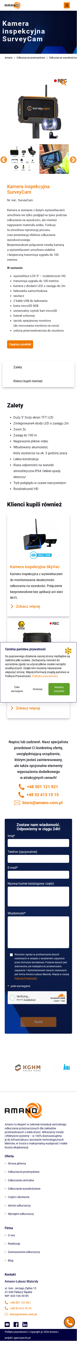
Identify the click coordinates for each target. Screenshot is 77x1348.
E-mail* (13, 868)
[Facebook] (16, 1324)
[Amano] (12, 5)
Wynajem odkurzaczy (21, 1213)
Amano (9, 57)
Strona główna (17, 1163)
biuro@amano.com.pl (42, 802)
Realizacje (14, 1243)
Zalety (17, 367)
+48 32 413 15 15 (43, 794)
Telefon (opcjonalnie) (22, 852)
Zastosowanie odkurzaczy (24, 1252)
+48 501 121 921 (42, 786)
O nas (11, 1235)
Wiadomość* (17, 913)
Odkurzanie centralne (21, 1180)
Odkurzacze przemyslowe (31, 57)
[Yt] (7, 1324)
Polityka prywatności (16, 1331)
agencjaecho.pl (22, 1337)
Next (73, 160)
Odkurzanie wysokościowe (24, 1188)
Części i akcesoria (18, 1197)
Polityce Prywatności (26, 978)
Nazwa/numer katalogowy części (31, 883)
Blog (10, 1260)
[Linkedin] (24, 1324)
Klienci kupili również (28, 381)
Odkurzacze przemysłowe (23, 1171)
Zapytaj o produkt (20, 344)
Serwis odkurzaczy (19, 1205)
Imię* (11, 836)
